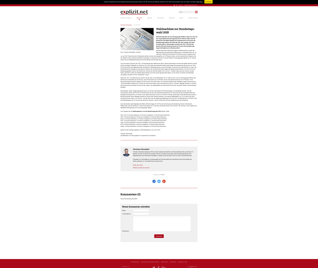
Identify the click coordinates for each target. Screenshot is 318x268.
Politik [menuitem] (139, 18)
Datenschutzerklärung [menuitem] (150, 262)
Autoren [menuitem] (173, 262)
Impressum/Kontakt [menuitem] (191, 5)
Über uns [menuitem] (164, 262)
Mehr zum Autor (138, 165)
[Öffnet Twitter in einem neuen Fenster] (159, 181)
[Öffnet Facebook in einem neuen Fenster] (154, 181)
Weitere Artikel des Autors (141, 168)
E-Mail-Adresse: (126, 214)
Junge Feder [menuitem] (193, 18)
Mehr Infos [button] (200, 2)
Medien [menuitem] (171, 18)
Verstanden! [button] (208, 2)
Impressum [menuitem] (135, 262)
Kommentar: (125, 231)
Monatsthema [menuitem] (125, 18)
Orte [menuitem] (181, 18)
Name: (124, 210)
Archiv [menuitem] (181, 5)
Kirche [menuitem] (149, 18)
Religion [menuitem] (160, 18)
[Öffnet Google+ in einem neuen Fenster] (163, 181)
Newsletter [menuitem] (182, 262)
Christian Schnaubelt (126, 25)
